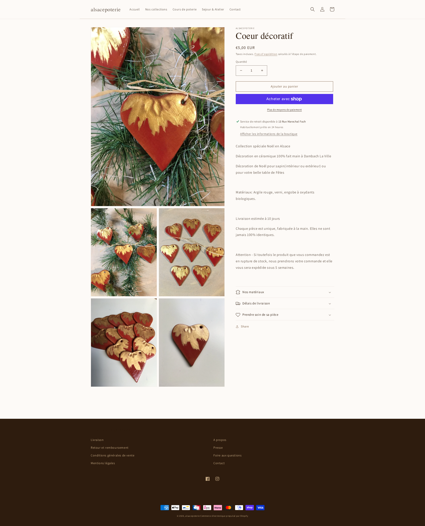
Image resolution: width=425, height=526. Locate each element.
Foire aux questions (227, 455)
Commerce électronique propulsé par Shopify (224, 515)
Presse (218, 448)
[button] (312, 9)
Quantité (241, 62)
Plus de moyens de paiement (284, 109)
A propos (219, 440)
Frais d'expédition (266, 54)
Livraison (97, 440)
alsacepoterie (192, 515)
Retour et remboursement (110, 448)
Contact (219, 463)
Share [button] (245, 327)
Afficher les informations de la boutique (269, 134)
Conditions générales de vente (112, 455)
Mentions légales (103, 463)
